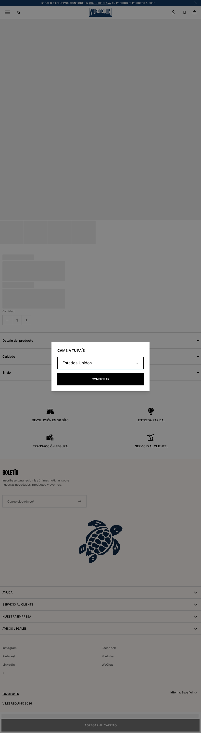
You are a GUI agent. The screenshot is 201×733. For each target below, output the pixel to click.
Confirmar (100, 379)
